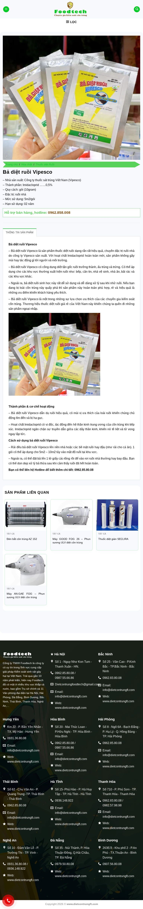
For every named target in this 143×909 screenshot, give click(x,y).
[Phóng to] (7, 155)
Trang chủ (12, 164)
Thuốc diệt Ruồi (45, 164)
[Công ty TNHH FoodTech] (71, 9)
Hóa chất (26, 164)
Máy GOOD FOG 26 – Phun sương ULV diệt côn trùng (71, 540)
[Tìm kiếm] (137, 9)
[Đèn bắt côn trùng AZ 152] (26, 515)
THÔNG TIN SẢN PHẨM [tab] (20, 232)
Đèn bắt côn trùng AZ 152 (22, 538)
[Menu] (6, 9)
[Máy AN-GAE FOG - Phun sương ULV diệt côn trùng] (26, 569)
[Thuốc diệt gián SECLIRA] (117, 515)
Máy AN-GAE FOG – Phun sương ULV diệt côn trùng (26, 595)
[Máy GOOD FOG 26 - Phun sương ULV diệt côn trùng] (71, 515)
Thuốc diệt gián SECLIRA (113, 538)
